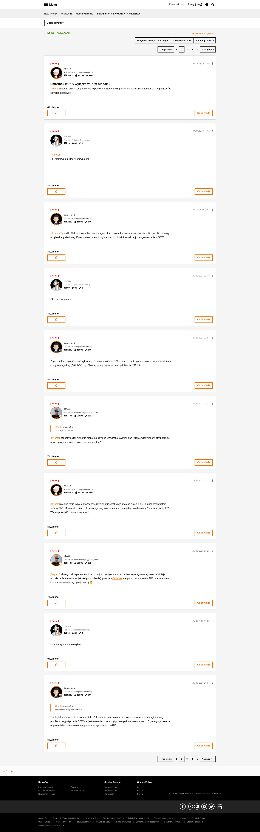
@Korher (55, 88)
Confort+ (183, 818)
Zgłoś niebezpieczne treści (139, 818)
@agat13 (55, 154)
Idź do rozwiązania (204, 33)
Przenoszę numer (45, 787)
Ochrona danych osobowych (147, 822)
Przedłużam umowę (46, 791)
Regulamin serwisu (83, 822)
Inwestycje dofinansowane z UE (51, 825)
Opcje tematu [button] (54, 23)
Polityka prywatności (123, 822)
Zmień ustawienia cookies (113, 818)
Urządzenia (66, 13)
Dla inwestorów (110, 791)
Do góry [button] (9, 771)
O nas (139, 787)
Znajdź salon (76, 787)
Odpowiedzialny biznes (72, 818)
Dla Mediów (109, 794)
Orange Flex (43, 818)
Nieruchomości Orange (173, 822)
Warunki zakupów (103, 822)
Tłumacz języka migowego (165, 818)
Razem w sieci (92, 818)
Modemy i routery (84, 13)
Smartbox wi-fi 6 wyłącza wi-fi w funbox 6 (80, 84)
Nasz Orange (50, 13)
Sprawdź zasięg (77, 791)
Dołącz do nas (177, 4)
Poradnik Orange (199, 818)
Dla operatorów (110, 787)
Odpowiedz (203, 113)
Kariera (140, 794)
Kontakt (140, 791)
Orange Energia (44, 822)
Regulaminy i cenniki (47, 794)
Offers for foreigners (195, 822)
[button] (212, 63)
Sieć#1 (56, 818)
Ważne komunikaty (63, 822)
